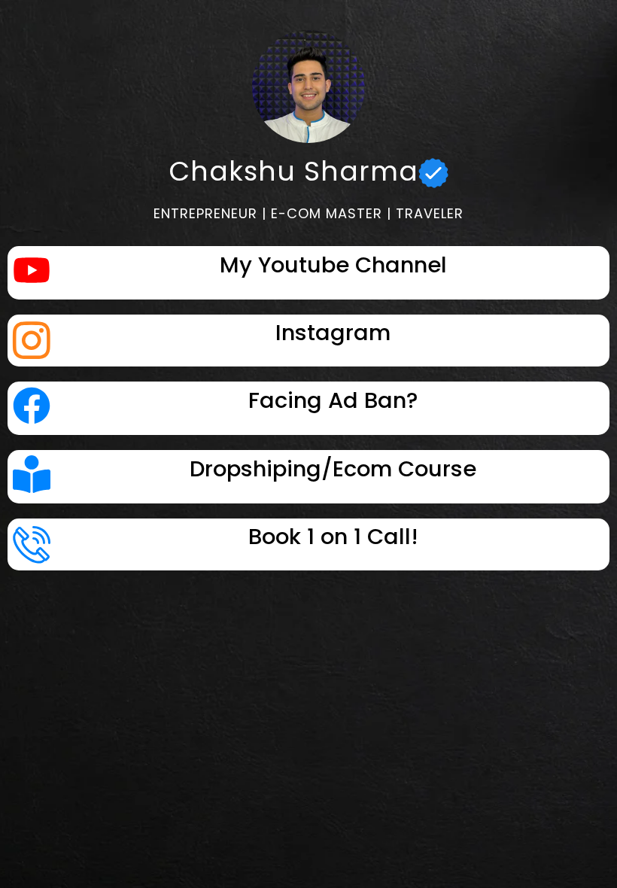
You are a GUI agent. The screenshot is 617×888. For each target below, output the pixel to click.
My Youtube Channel (333, 265)
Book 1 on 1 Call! (333, 537)
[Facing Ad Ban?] (31, 408)
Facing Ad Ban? (333, 400)
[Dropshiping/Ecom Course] (31, 476)
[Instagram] (31, 340)
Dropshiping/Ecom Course (333, 469)
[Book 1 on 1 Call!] (31, 544)
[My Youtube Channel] (31, 272)
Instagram (333, 333)
